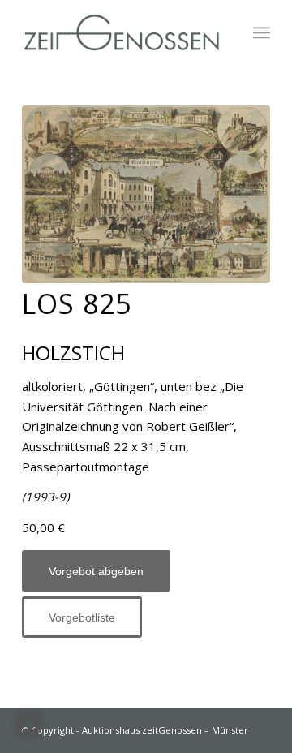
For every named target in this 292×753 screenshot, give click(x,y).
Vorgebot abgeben (96, 571)
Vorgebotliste (82, 617)
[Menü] (261, 32)
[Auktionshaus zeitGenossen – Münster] (121, 32)
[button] (29, 724)
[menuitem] (261, 32)
